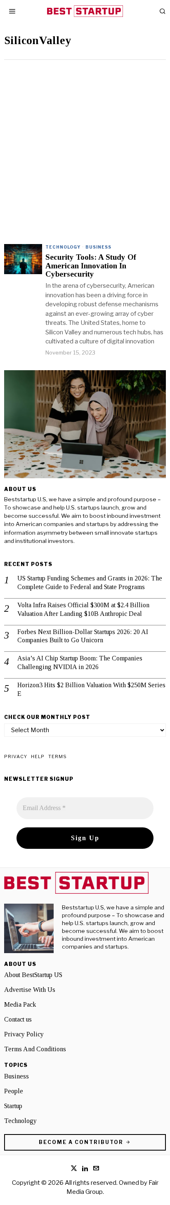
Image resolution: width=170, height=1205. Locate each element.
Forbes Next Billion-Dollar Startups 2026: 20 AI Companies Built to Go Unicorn (82, 636)
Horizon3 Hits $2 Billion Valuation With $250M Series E (91, 689)
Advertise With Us (29, 989)
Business (98, 246)
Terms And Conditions (35, 1048)
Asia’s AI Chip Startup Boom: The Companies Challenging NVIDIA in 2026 (79, 662)
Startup (13, 1105)
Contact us (18, 1019)
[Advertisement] (85, 149)
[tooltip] (74, 1168)
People (13, 1091)
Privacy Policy (24, 1034)
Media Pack (20, 1004)
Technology (62, 246)
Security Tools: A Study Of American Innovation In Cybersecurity (90, 266)
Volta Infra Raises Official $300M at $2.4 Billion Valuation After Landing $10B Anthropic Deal (83, 609)
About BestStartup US (33, 974)
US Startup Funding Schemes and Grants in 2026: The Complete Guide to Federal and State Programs (89, 582)
